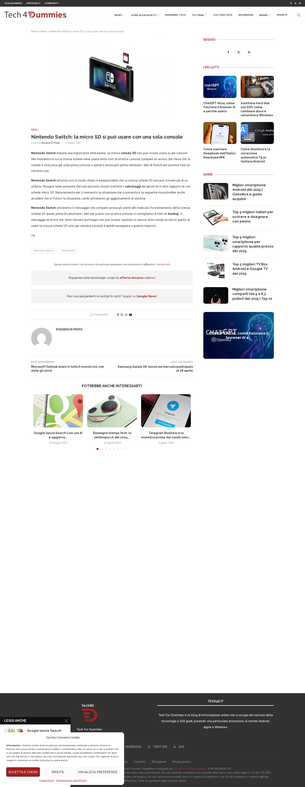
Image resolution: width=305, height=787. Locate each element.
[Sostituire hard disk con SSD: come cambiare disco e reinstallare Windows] (257, 87)
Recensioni (245, 15)
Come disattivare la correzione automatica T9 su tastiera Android (255, 155)
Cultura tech (222, 15)
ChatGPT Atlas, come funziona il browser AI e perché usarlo (219, 107)
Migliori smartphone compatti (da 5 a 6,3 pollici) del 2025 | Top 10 (252, 294)
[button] (38, 424)
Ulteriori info (163, 264)
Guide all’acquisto (143, 15)
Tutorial (198, 15)
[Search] (299, 15)
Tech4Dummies (13, 3)
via (33, 235)
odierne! (137, 278)
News (118, 15)
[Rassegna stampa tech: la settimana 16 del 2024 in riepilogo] (112, 410)
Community (52, 3)
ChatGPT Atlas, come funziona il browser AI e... (238, 335)
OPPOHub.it (33, 3)
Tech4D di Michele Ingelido (189, 768)
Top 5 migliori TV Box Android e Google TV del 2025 (250, 269)
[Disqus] (112, 514)
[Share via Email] (130, 315)
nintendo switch (44, 250)
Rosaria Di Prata (50, 143)
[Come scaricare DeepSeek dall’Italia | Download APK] (220, 133)
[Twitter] (295, 3)
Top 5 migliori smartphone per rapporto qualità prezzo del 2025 (252, 244)
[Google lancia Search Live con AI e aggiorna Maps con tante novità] (58, 410)
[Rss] (300, 3)
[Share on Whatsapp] (126, 315)
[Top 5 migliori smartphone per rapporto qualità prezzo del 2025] (215, 243)
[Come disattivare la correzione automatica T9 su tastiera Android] (257, 133)
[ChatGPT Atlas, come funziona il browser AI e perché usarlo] (220, 87)
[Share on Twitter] (121, 315)
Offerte (282, 15)
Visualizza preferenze (98, 772)
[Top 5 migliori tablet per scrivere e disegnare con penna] (215, 218)
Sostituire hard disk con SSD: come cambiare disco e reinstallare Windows (257, 109)
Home (34, 31)
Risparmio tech (175, 15)
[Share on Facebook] (118, 315)
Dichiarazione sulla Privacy (71, 780)
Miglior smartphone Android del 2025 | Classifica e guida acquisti (249, 192)
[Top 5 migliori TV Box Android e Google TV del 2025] (215, 270)
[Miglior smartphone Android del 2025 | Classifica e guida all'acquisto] (215, 191)
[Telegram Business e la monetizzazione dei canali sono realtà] (166, 410)
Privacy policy (181, 761)
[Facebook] (291, 3)
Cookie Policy (46, 780)
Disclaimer (159, 761)
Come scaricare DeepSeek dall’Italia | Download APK (219, 153)
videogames (68, 250)
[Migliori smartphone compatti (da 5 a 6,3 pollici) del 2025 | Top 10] (215, 295)
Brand (263, 15)
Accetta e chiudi (23, 772)
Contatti (139, 761)
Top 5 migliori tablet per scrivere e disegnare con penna (252, 216)
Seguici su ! (139, 296)
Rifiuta (58, 772)
